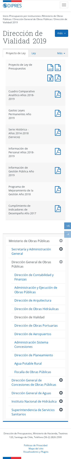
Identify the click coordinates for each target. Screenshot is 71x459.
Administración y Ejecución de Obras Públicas (35, 289)
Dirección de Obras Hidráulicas (36, 309)
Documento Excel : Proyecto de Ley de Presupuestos (51, 77)
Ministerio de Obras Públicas (29, 241)
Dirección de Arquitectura (32, 300)
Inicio (5, 16)
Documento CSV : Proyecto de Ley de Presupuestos (58, 67)
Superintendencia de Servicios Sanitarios (33, 412)
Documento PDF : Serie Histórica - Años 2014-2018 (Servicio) (58, 132)
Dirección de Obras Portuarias (36, 325)
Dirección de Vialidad (29, 317)
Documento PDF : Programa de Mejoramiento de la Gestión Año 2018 (58, 189)
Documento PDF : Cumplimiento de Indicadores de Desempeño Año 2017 (58, 208)
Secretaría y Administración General (31, 251)
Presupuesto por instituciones (25, 16)
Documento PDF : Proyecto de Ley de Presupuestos (58, 77)
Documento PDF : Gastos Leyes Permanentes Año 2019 (58, 113)
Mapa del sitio (36, 448)
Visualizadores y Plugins (35, 451)
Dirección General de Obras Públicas (32, 19)
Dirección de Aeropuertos (32, 334)
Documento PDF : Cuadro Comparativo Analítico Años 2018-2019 (58, 93)
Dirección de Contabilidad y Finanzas (34, 277)
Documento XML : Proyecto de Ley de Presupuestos (51, 67)
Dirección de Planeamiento (33, 355)
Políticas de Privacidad (35, 445)
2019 (15, 22)
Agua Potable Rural (28, 363)
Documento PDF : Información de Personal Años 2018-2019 (58, 151)
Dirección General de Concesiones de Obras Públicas (34, 382)
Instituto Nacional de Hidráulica (34, 401)
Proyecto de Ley (16, 53)
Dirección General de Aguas (31, 393)
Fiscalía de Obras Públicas (32, 372)
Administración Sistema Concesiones (31, 344)
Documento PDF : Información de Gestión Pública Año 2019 (58, 170)
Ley (34, 53)
